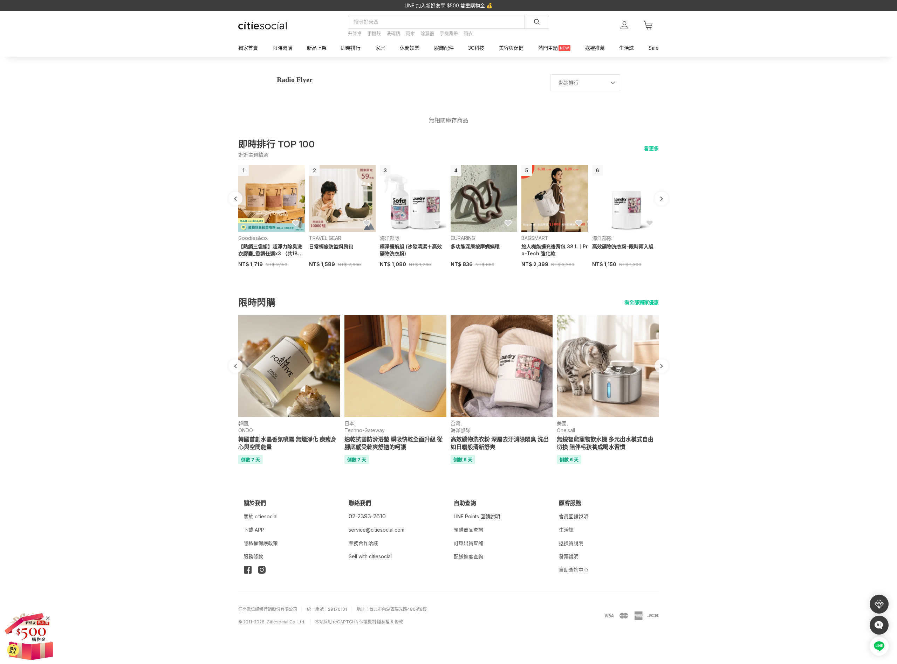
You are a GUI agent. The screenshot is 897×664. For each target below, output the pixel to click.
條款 (399, 621)
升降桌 (355, 33)
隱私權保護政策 (261, 543)
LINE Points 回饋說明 (477, 516)
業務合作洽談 (363, 543)
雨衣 (468, 33)
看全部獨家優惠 (641, 302)
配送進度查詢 (468, 556)
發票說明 (568, 556)
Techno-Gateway (364, 430)
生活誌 (566, 530)
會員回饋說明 (573, 516)
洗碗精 (393, 33)
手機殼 (374, 33)
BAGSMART (534, 238)
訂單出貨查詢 (468, 543)
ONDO (245, 430)
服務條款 (253, 556)
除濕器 (427, 33)
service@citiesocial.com (376, 530)
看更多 (651, 148)
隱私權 (383, 621)
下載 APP (254, 530)
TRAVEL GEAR (325, 238)
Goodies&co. (253, 238)
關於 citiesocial (261, 516)
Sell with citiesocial (370, 556)
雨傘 (410, 33)
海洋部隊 (389, 238)
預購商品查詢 (468, 530)
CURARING (463, 238)
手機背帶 (449, 33)
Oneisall (566, 430)
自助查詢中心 (573, 570)
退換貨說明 (571, 543)
